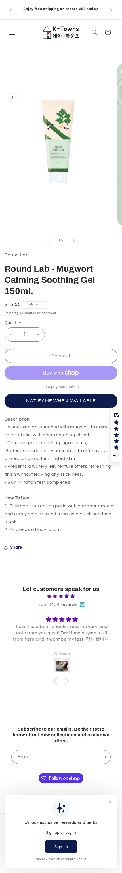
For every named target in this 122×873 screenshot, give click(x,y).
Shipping (12, 313)
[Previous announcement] (11, 9)
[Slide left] (48, 240)
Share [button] (16, 547)
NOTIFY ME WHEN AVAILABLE (61, 400)
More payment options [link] (61, 387)
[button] (11, 32)
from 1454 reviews (57, 604)
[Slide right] (74, 240)
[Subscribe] (103, 757)
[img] (61, 597)
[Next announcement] (111, 9)
